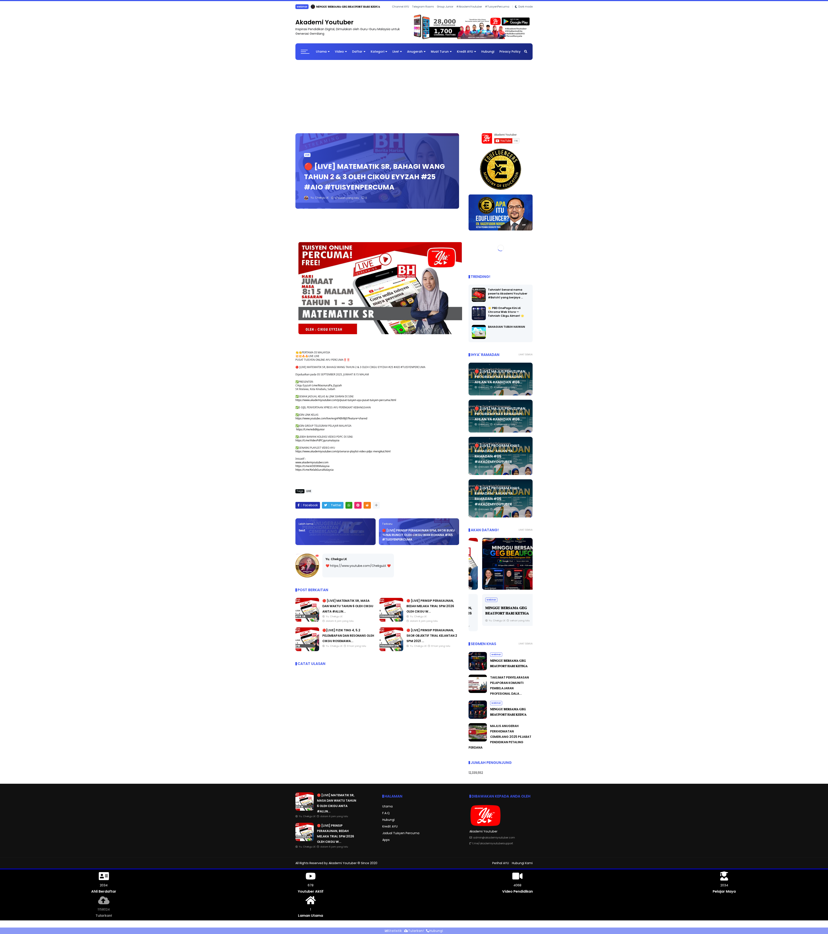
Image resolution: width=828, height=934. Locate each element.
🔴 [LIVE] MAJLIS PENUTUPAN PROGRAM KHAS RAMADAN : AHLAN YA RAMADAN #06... (500, 380)
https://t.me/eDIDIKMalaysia (312, 469)
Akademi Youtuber (324, 26)
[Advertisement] (414, 98)
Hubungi (487, 55)
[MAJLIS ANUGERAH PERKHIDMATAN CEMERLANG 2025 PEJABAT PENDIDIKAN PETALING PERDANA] (478, 744)
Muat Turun (440, 55)
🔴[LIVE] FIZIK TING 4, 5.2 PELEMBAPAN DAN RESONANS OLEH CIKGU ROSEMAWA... (348, 639)
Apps (386, 843)
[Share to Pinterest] (358, 508)
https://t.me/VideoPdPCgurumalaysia (317, 444)
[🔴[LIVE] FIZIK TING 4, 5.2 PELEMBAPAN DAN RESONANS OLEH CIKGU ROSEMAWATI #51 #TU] (307, 653)
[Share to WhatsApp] (348, 508)
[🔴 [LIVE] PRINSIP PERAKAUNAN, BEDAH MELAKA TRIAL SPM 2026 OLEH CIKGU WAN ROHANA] (307, 8)
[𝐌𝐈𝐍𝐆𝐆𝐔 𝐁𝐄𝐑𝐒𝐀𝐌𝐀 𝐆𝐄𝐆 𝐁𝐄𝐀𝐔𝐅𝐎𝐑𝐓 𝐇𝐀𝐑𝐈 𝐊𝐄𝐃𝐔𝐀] (478, 721)
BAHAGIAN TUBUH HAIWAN (506, 330)
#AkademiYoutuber (469, 12)
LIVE (299, 6)
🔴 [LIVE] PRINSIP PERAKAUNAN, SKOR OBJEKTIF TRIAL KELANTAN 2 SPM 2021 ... (431, 639)
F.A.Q (386, 816)
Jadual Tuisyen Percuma (400, 836)
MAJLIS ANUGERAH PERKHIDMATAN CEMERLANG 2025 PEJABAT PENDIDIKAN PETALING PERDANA (500, 740)
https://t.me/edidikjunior (310, 433)
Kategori (377, 55)
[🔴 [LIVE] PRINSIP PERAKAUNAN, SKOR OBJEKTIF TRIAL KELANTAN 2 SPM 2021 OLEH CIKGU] (391, 653)
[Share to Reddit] (367, 508)
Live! (395, 55)
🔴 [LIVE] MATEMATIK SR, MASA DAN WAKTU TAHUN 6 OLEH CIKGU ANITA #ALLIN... (347, 609)
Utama (321, 55)
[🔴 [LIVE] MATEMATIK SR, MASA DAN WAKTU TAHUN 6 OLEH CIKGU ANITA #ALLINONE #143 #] (307, 624)
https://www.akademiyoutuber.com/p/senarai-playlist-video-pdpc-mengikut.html (342, 455)
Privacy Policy (510, 55)
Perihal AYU (500, 866)
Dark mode (525, 12)
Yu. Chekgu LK (336, 562)
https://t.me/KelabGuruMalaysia (314, 473)
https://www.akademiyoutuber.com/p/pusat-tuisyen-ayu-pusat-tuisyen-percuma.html (345, 403)
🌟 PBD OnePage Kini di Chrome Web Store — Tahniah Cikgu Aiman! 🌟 (506, 315)
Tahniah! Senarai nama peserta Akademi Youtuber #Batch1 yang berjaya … (507, 297)
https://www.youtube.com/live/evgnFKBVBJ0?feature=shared (331, 422)
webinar (478, 603)
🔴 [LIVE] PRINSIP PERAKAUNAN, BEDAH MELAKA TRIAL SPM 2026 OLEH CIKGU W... (364, 6)
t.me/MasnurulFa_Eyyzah (327, 389)
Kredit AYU (465, 55)
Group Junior (445, 12)
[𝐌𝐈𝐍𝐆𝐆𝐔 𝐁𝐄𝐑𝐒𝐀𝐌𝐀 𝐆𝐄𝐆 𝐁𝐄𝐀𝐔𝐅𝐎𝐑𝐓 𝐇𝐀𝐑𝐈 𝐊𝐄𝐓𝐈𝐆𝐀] (501, 567)
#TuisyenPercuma (497, 12)
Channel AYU (400, 12)
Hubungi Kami (522, 866)
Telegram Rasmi (423, 12)
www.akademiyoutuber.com (311, 466)
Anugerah (415, 55)
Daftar (357, 55)
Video (339, 55)
